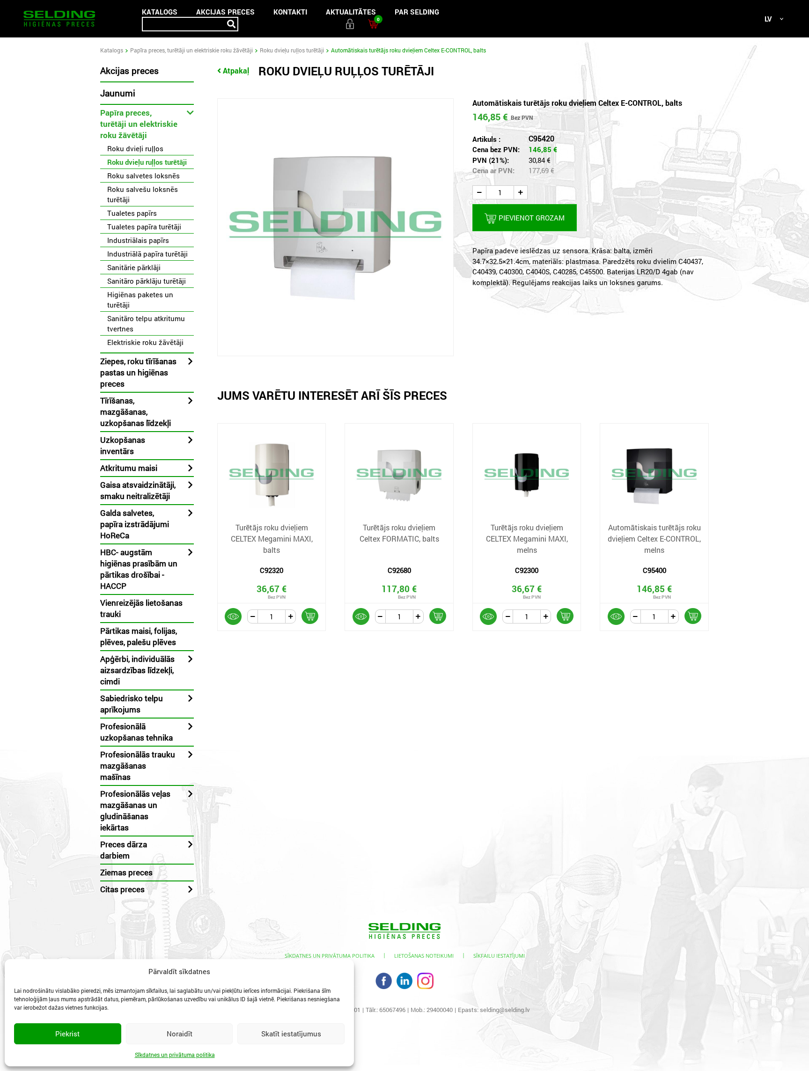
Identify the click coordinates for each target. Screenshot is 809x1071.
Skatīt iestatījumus (291, 1033)
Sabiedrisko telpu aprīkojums (131, 704)
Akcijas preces (225, 11)
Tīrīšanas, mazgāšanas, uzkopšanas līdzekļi (135, 411)
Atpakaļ (236, 70)
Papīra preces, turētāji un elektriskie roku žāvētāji (191, 50)
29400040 (440, 1009)
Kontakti (290, 11)
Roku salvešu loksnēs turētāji (142, 194)
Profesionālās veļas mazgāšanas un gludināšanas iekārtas (135, 810)
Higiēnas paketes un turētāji (140, 299)
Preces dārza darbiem (123, 850)
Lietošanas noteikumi (424, 955)
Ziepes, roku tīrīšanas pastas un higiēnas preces (138, 372)
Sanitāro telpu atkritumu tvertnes (146, 323)
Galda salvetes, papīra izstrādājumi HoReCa (134, 524)
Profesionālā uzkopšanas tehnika (136, 732)
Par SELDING (417, 11)
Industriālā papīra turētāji (147, 253)
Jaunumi (117, 93)
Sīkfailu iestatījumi (499, 955)
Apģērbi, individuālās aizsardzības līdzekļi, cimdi (137, 670)
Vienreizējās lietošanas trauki (141, 608)
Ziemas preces (126, 872)
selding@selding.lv (505, 1009)
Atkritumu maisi (128, 467)
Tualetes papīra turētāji (144, 226)
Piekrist (67, 1033)
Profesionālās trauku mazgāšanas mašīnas (137, 765)
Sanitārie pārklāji (134, 267)
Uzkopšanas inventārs (122, 445)
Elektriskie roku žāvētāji (145, 342)
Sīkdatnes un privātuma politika (175, 1054)
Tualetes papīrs (132, 213)
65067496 (392, 1009)
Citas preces (122, 889)
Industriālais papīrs (138, 240)
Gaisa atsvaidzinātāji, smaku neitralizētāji (138, 490)
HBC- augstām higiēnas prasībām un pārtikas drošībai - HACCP (138, 569)
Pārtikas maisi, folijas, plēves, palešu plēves (138, 636)
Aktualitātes (351, 11)
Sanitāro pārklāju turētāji (146, 281)
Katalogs (159, 11)
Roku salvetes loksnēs (143, 175)
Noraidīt (179, 1033)
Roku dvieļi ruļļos (135, 148)
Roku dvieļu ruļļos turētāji (292, 50)
